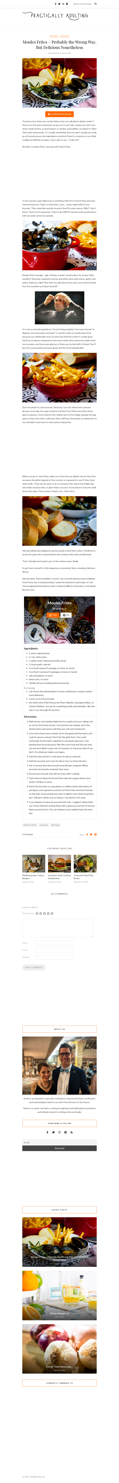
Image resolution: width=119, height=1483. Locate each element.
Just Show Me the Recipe (60, 114)
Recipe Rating (28, 913)
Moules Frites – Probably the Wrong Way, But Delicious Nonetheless (59, 1258)
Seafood (64, 36)
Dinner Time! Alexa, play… (59, 1366)
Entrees (54, 36)
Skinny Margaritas (59, 1313)
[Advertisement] (59, 173)
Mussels (44, 825)
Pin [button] (67, 615)
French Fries (30, 825)
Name (24, 943)
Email (24, 950)
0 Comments (27, 834)
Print (55, 615)
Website (25, 957)
